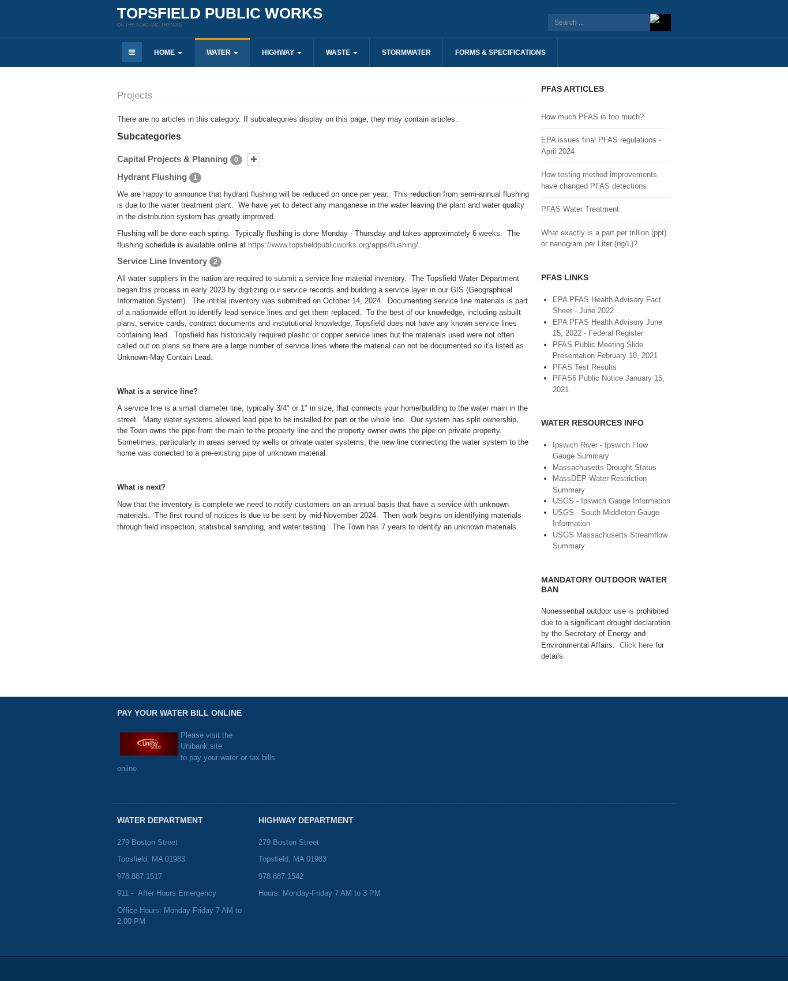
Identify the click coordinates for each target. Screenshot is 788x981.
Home (165, 52)
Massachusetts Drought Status (604, 467)
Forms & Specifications (500, 52)
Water (219, 52)
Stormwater (406, 52)
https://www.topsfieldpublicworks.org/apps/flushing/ (333, 244)
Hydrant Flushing (152, 177)
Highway (279, 52)
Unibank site (201, 746)
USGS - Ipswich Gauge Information (611, 501)
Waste (339, 52)
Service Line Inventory (162, 261)
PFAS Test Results (585, 367)
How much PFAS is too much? (592, 116)
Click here (636, 645)
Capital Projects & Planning (172, 159)
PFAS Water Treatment (580, 209)
